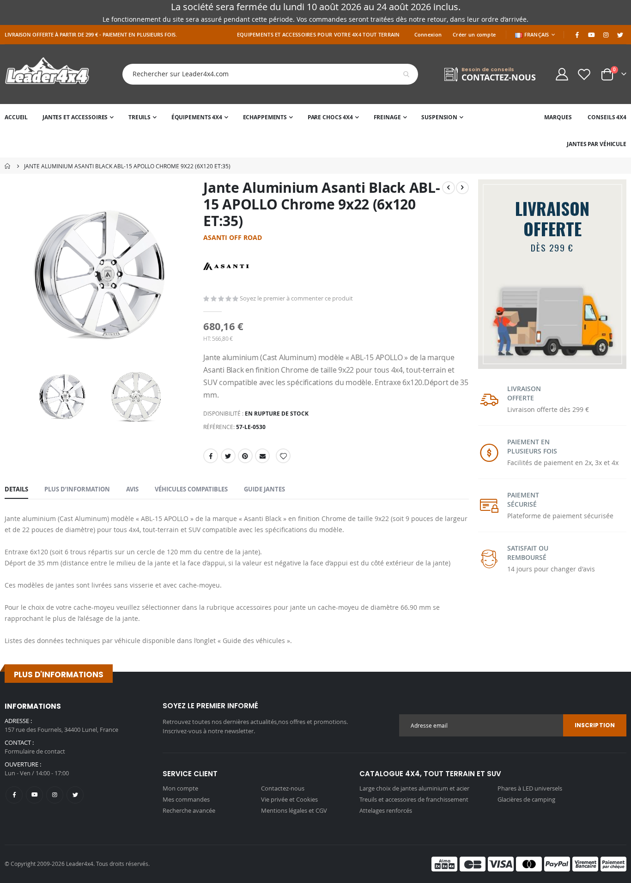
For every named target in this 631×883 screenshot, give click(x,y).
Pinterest (245, 455)
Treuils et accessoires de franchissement (413, 799)
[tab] (16, 489)
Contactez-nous (282, 788)
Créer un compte (474, 34)
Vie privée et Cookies (289, 799)
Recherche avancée (189, 810)
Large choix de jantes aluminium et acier (414, 788)
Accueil (8, 166)
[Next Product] (462, 187)
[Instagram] (606, 35)
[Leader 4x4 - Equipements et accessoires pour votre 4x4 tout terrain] (47, 74)
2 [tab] (565, 357)
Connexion (428, 34)
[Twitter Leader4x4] (620, 35)
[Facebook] (577, 35)
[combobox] (263, 74)
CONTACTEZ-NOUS (498, 77)
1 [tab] (544, 357)
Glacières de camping (526, 799)
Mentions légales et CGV (294, 810)
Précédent (486, 353)
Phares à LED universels (530, 788)
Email (262, 455)
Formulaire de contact (35, 751)
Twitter (228, 455)
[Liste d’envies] (584, 74)
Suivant (618, 353)
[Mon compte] (561, 74)
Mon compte (180, 788)
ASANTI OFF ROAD (232, 237)
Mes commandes (186, 799)
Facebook (210, 455)
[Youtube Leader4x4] (591, 35)
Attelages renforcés (385, 810)
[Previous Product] (448, 187)
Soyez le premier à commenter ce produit (296, 298)
